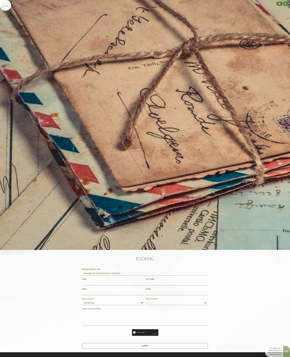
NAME (84, 279)
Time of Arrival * (152, 299)
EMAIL (84, 289)
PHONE (148, 289)
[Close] (286, 351)
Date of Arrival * (88, 299)
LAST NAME (150, 279)
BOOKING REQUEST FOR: (91, 269)
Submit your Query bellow (91, 309)
